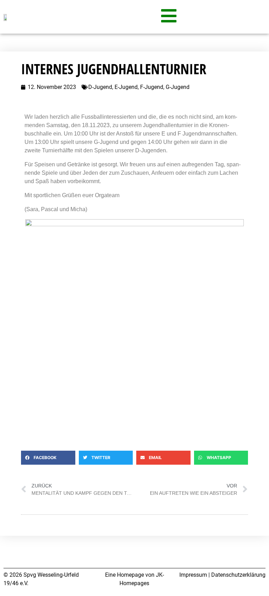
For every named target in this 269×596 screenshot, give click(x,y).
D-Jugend (100, 87)
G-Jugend (177, 87)
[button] (48, 458)
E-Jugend (126, 87)
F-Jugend (151, 87)
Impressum (193, 574)
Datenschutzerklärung (238, 574)
